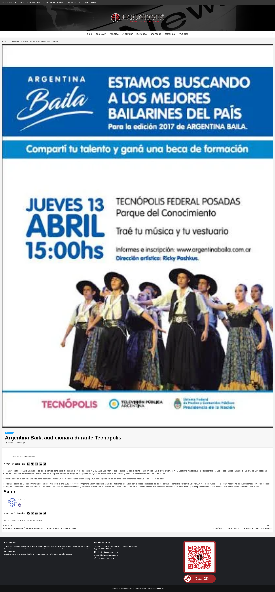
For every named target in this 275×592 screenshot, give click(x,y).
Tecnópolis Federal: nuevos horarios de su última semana (242, 527)
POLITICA (40, 2)
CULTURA (9, 433)
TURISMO (93, 2)
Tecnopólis (21, 520)
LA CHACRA (51, 2)
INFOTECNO (72, 2)
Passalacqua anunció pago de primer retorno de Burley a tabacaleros (39, 527)
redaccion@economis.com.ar (107, 552)
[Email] (19, 505)
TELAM (29, 520)
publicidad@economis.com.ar (107, 555)
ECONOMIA (31, 2)
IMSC (162, 588)
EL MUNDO (61, 2)
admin (11, 443)
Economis (12, 520)
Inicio (22, 2)
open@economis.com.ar (105, 558)
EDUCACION (83, 2)
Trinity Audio (23, 456)
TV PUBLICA (37, 520)
